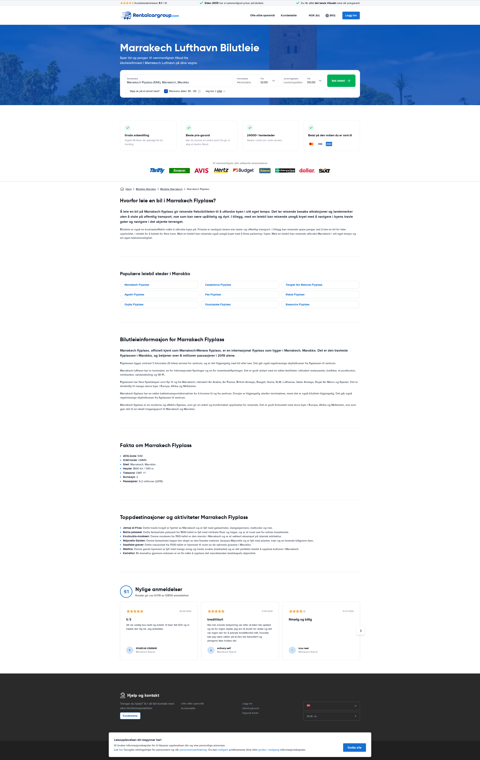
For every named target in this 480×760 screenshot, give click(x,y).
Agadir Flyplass (134, 294)
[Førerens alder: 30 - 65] (166, 91)
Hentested (132, 78)
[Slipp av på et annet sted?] (126, 91)
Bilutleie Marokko (146, 189)
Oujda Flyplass (133, 304)
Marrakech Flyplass (136, 285)
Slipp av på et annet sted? (144, 91)
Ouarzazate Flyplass (218, 304)
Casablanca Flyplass (218, 285)
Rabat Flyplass (295, 294)
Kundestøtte (289, 15)
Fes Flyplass (213, 294)
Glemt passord (250, 708)
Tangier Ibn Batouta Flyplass (304, 285)
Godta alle (355, 747)
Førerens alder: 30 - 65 (182, 91)
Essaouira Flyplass (297, 304)
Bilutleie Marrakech (171, 189)
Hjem (129, 189)
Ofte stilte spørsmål (262, 15)
